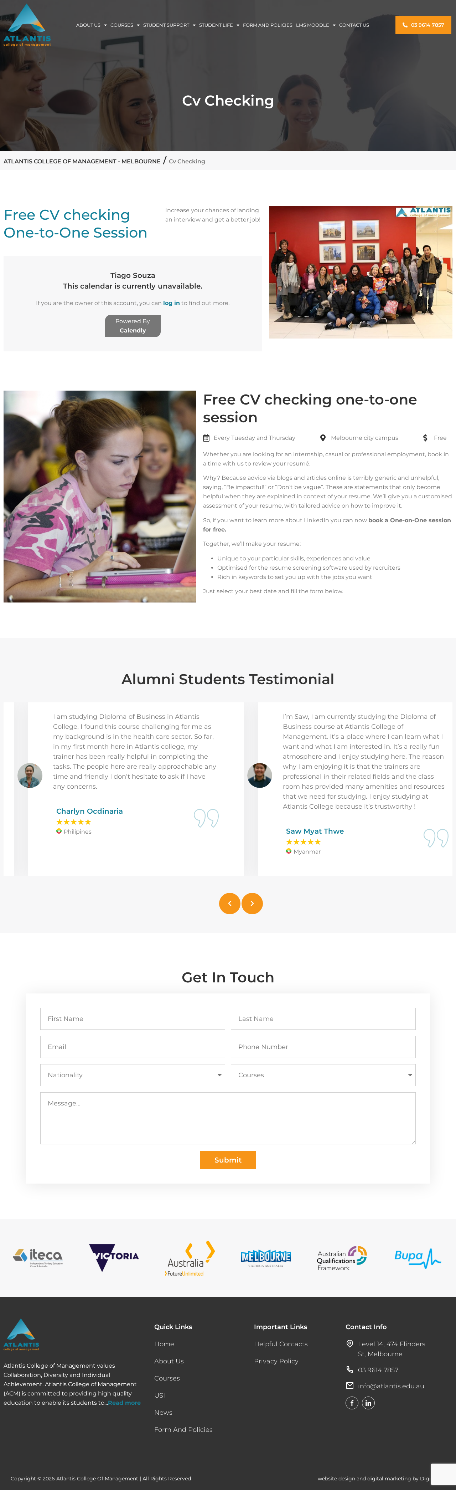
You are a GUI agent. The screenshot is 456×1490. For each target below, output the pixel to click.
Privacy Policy (276, 1361)
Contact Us (354, 25)
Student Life (216, 25)
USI (159, 1395)
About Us (88, 25)
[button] (229, 903)
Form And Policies (267, 25)
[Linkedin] (368, 1403)
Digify (427, 1478)
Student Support (166, 25)
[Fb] (352, 1403)
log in (171, 303)
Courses (121, 25)
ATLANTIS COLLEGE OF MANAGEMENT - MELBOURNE (82, 161)
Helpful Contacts (281, 1344)
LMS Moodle (312, 25)
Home (164, 1344)
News (163, 1413)
